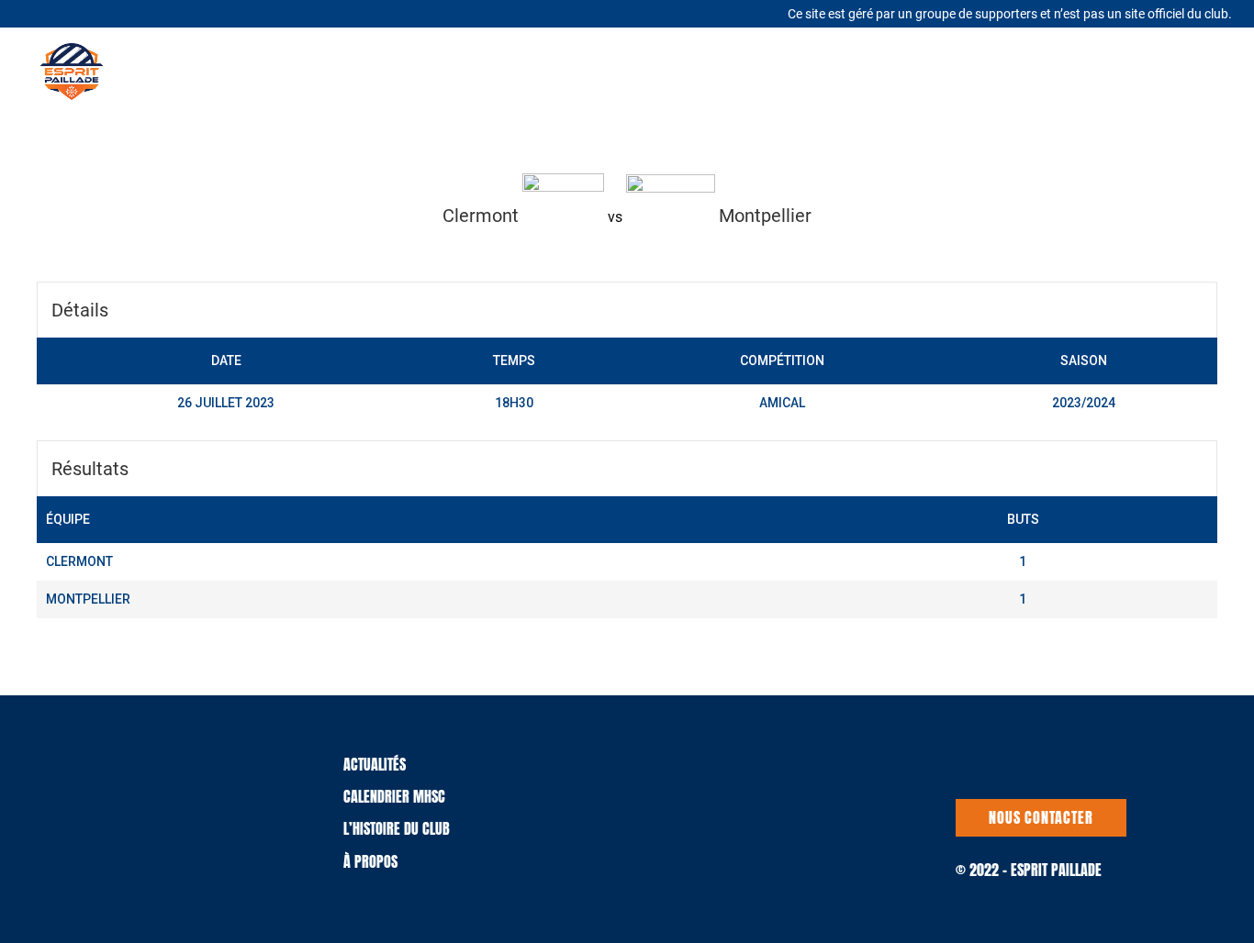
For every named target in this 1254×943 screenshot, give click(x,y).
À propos (370, 861)
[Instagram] (94, 13)
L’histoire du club (396, 828)
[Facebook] (70, 12)
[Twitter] (47, 12)
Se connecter (1192, 72)
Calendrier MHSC (394, 796)
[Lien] (71, 71)
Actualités (374, 764)
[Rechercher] (872, 71)
